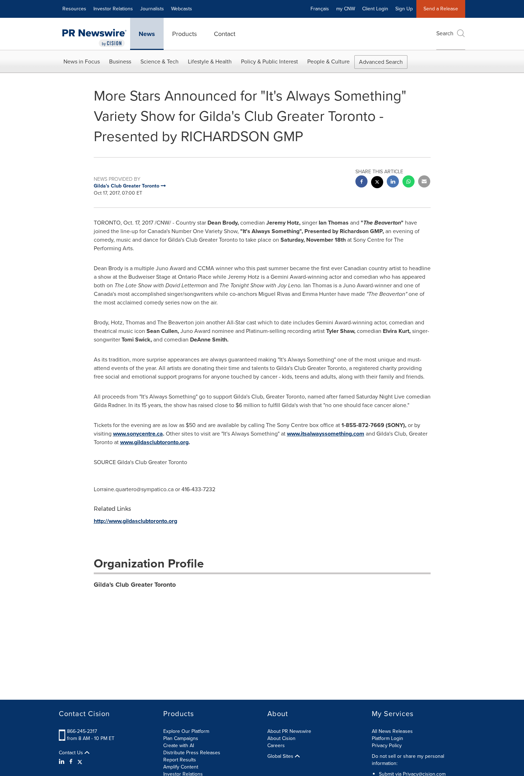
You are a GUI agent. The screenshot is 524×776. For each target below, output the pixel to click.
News (147, 33)
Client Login (375, 8)
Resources (74, 8)
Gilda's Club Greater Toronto (135, 584)
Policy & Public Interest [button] (269, 61)
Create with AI (178, 745)
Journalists (152, 8)
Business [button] (120, 61)
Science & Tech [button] (159, 61)
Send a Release (440, 8)
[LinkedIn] (62, 761)
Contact (224, 33)
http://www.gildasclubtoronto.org (135, 521)
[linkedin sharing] (393, 182)
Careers (276, 745)
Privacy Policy (387, 745)
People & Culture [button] (328, 61)
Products (184, 33)
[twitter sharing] (377, 183)
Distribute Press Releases (191, 752)
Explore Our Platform (186, 731)
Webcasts (181, 8)
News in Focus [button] (81, 61)
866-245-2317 (82, 731)
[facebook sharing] (361, 182)
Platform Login (387, 738)
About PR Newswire (289, 731)
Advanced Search (381, 62)
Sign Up (404, 8)
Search (444, 33)
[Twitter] (80, 761)
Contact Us (71, 752)
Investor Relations (113, 8)
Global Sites (281, 756)
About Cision (281, 738)
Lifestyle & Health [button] (210, 61)
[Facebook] (71, 761)
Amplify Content (180, 767)
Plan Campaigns (180, 738)
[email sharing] (424, 182)
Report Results (179, 760)
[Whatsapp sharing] (408, 182)
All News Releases (392, 731)
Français (319, 8)
